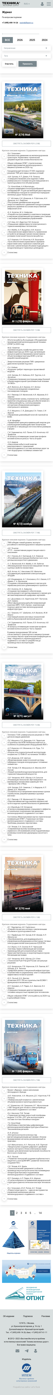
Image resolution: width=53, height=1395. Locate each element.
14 (40, 1212)
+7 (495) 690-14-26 (10, 23)
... (35, 1212)
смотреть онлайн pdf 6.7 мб (26, 1080)
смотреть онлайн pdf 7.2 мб (26, 330)
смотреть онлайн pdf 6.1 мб (26, 917)
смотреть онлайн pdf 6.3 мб (26, 144)
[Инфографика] (26, 1271)
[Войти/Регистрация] (42, 4)
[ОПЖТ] (26, 1294)
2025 (32, 40)
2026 (20, 40)
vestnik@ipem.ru (26, 23)
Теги (6, 56)
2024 (44, 40)
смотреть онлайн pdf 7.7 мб (26, 533)
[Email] (17, 1351)
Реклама (45, 1316)
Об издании (8, 1316)
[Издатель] (26, 1372)
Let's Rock (35, 1387)
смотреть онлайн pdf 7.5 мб (26, 725)
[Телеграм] (26, 1351)
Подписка (28, 1316)
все (7, 40)
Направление (9, 48)
